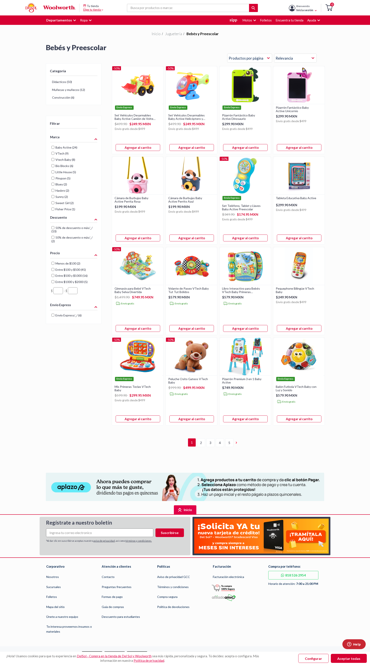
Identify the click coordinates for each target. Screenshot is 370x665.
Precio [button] (55, 253)
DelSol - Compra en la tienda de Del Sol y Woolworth (114, 656)
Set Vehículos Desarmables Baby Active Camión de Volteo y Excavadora (135, 117)
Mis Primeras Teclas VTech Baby (133, 388)
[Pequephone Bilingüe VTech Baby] (299, 283)
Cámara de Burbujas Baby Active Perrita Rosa (131, 199)
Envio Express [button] (60, 305)
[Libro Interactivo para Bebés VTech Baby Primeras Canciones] (245, 283)
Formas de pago (112, 597)
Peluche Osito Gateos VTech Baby (188, 380)
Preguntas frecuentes (116, 587)
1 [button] (192, 442)
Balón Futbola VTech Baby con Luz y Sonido (296, 388)
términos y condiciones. (138, 540)
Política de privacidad (149, 660)
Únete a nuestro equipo (62, 616)
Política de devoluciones (173, 607)
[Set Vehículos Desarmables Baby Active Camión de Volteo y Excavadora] (137, 103)
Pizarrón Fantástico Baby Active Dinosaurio (238, 117)
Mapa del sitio (55, 607)
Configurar (313, 658)
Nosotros (52, 577)
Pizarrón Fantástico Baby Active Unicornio (292, 109)
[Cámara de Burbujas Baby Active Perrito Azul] (191, 193)
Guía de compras (113, 607)
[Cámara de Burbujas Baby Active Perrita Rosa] (137, 193)
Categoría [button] (58, 71)
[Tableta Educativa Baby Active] (299, 193)
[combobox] (249, 58)
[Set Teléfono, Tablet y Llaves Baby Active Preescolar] (245, 193)
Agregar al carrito (138, 147)
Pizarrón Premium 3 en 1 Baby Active (241, 380)
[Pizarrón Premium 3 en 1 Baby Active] (245, 374)
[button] (329, 7)
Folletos (51, 597)
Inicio (156, 34)
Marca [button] (55, 137)
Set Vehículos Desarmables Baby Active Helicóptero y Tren (186, 117)
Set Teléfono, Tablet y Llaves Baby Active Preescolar (241, 207)
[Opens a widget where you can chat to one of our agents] (354, 644)
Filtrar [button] (55, 123)
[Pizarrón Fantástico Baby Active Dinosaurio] (245, 103)
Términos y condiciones (173, 587)
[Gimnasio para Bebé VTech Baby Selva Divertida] (137, 283)
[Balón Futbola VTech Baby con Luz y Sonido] (299, 374)
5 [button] (229, 443)
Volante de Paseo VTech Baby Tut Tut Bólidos (188, 290)
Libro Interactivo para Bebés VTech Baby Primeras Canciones (241, 290)
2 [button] (201, 443)
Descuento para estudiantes (121, 616)
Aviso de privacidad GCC (173, 577)
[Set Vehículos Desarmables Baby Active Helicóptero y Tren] (191, 103)
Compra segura (167, 597)
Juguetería (173, 34)
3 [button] (210, 443)
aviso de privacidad (104, 540)
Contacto (108, 577)
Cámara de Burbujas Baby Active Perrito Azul (185, 199)
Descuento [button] (58, 217)
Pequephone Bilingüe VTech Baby (295, 290)
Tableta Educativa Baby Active (296, 198)
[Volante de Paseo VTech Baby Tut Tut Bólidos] (191, 283)
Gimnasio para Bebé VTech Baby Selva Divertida (133, 290)
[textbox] (58, 290)
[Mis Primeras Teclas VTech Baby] (137, 374)
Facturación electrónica (228, 577)
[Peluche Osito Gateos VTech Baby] (191, 374)
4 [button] (220, 443)
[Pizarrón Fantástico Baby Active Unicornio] (299, 103)
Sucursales (53, 587)
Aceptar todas (348, 658)
